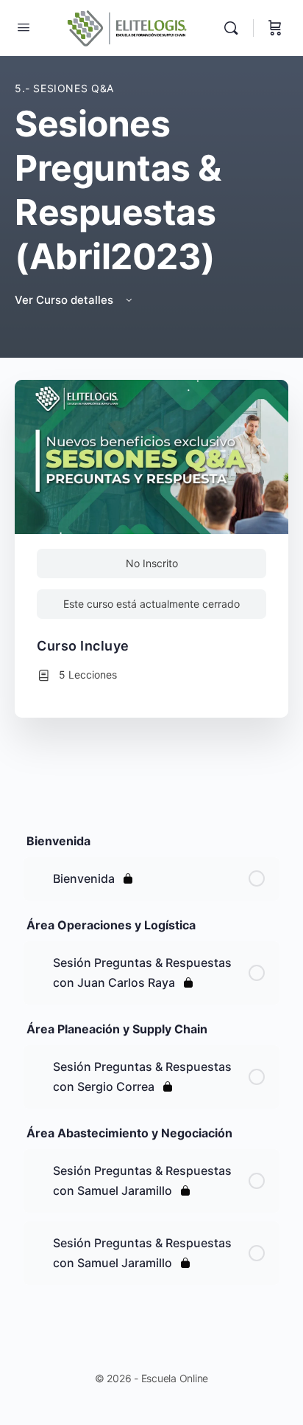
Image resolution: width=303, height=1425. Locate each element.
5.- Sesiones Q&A (64, 88)
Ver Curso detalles (65, 300)
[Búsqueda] (234, 28)
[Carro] (275, 28)
